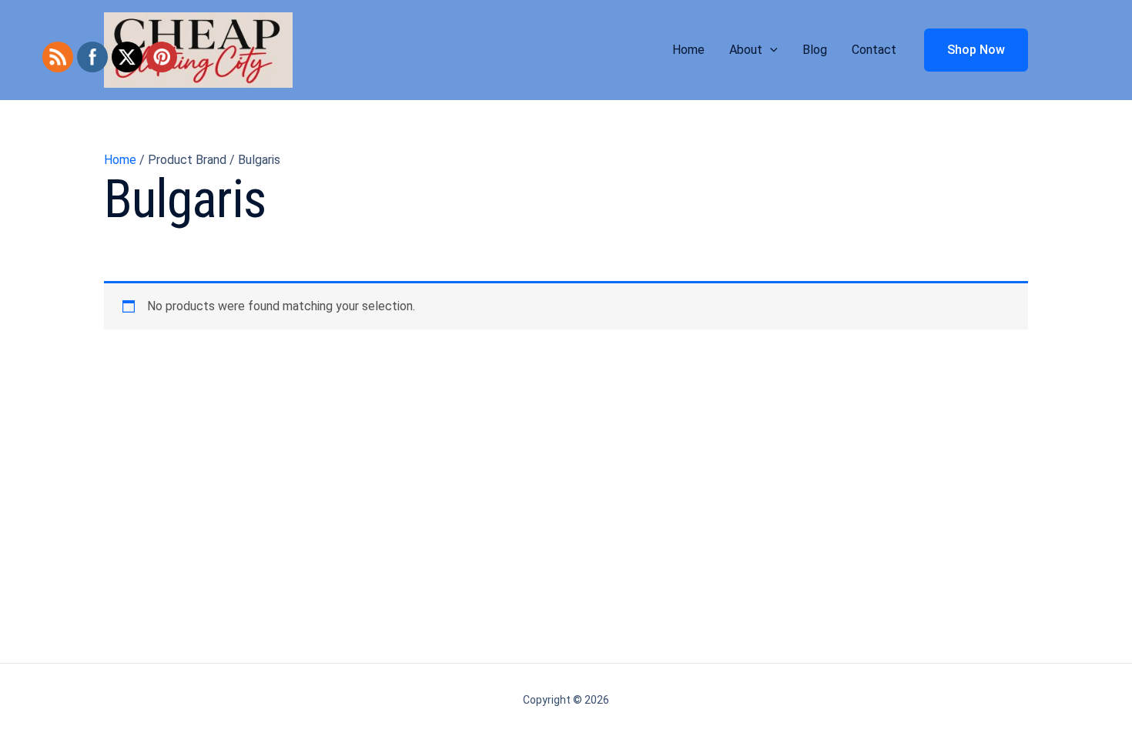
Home (688, 49)
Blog (814, 49)
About (745, 49)
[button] (770, 50)
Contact (874, 49)
